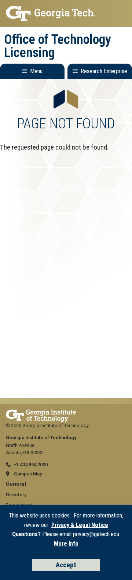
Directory (16, 494)
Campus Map (28, 474)
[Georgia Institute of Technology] (66, 13)
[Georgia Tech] (41, 413)
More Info (66, 543)
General (16, 484)
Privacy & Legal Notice (79, 524)
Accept (66, 565)
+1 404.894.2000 (31, 464)
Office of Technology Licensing (57, 46)
